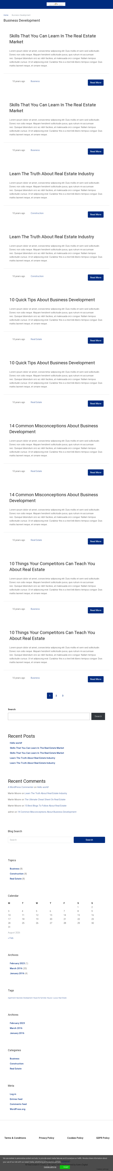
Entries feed (16, 1099)
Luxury (55, 998)
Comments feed (18, 1104)
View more (65, 1162)
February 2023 (17, 963)
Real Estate (36, 339)
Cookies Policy (75, 1138)
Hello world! (16, 743)
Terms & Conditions (15, 1138)
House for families (39, 998)
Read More (95, 82)
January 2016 (17, 973)
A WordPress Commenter (20, 787)
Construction (37, 213)
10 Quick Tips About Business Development (52, 299)
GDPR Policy (102, 1138)
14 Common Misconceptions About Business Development (47, 812)
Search (12, 709)
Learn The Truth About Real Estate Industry (51, 173)
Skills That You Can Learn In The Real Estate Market (37, 748)
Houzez (49, 998)
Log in (13, 1094)
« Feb (10, 938)
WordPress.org (17, 1109)
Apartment (12, 998)
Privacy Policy (46, 1138)
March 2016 (16, 968)
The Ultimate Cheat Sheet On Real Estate (45, 799)
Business (35, 81)
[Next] (69, 696)
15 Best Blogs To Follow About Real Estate (46, 805)
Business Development (24, 998)
